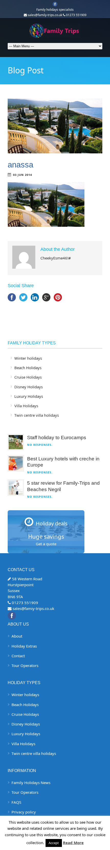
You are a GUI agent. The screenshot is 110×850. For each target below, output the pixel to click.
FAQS (16, 802)
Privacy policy (24, 811)
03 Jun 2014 (22, 175)
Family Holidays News (31, 782)
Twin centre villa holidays (36, 415)
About (17, 636)
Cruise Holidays (28, 377)
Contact (18, 655)
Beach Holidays (27, 367)
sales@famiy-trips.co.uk (33, 608)
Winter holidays (28, 358)
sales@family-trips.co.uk (45, 15)
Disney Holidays (28, 386)
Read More (73, 842)
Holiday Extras (24, 646)
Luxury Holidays (28, 396)
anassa (20, 164)
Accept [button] (54, 843)
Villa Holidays (26, 405)
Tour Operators (25, 665)
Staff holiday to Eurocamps (56, 437)
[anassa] (55, 125)
